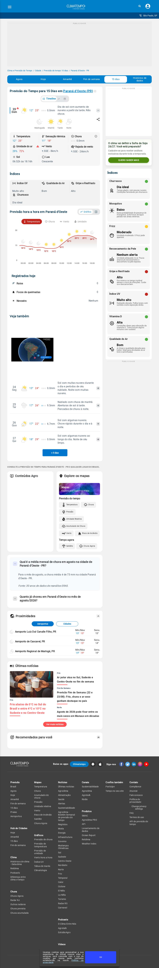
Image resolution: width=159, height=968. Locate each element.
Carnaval (62, 907)
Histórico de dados (140, 79)
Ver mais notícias (55, 724)
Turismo (62, 899)
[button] (140, 6)
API (83, 824)
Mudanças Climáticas (63, 846)
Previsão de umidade (40, 852)
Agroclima (63, 791)
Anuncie (133, 791)
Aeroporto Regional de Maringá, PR (35, 651)
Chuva (91, 505)
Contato (133, 782)
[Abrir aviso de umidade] (37, 146)
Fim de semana (91, 79)
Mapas (37, 782)
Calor (61, 882)
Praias (13, 812)
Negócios (62, 824)
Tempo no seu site (115, 791)
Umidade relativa (42, 806)
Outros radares (18, 904)
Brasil (13, 786)
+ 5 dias (55, 453)
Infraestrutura (65, 837)
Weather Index (89, 843)
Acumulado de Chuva (75, 526)
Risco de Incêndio (90, 533)
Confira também (114, 782)
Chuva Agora (89, 546)
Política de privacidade (135, 800)
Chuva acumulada (19, 913)
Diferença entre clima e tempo (18, 878)
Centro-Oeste (64, 861)
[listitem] (25, 187)
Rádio (85, 799)
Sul (59, 852)
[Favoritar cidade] (95, 91)
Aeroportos (42, 624)
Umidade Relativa (74, 519)
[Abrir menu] (9, 7)
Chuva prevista (17, 908)
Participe (110, 786)
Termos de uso (136, 817)
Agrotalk (62, 928)
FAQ (131, 813)
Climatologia (40, 870)
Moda (61, 828)
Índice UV (39, 862)
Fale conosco (136, 795)
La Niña (62, 895)
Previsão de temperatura (40, 845)
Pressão (69, 512)
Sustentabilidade (66, 808)
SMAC (85, 815)
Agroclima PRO (89, 820)
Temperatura (71, 505)
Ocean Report (89, 835)
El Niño (61, 890)
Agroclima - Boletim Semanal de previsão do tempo (66, 816)
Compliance (135, 786)
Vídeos (62, 944)
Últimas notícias (66, 786)
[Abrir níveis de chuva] (96, 136)
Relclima (14, 868)
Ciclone (61, 886)
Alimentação (64, 795)
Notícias (62, 782)
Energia (62, 833)
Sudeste (62, 856)
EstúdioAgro (64, 932)
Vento (69, 533)
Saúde (61, 799)
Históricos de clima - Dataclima (20, 862)
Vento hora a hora (43, 857)
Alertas (61, 803)
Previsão (15, 782)
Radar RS (62, 903)
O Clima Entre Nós (67, 924)
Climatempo (79, 764)
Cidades (67, 624)
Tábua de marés (42, 866)
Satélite (69, 546)
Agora (19, 79)
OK (100, 957)
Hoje (43, 79)
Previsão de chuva (43, 839)
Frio (60, 873)
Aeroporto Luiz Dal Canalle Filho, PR (35, 631)
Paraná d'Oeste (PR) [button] (78, 91)
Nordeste (62, 865)
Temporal (62, 878)
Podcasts (15, 873)
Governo (62, 841)
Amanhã (67, 79)
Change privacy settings (139, 807)
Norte (61, 869)
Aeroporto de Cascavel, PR (30, 641)
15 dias (116, 79)
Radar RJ (15, 900)
